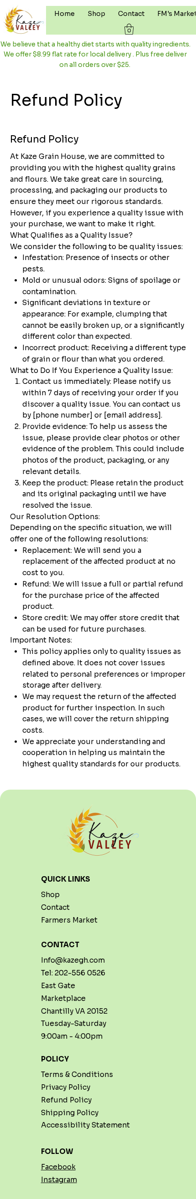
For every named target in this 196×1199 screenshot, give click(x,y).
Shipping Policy (69, 1112)
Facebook (58, 1167)
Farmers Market (69, 920)
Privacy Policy (65, 1087)
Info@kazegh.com (73, 960)
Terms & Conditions (77, 1074)
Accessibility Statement (85, 1125)
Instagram (59, 1179)
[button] (129, 29)
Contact (55, 907)
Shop (50, 894)
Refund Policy (66, 1100)
